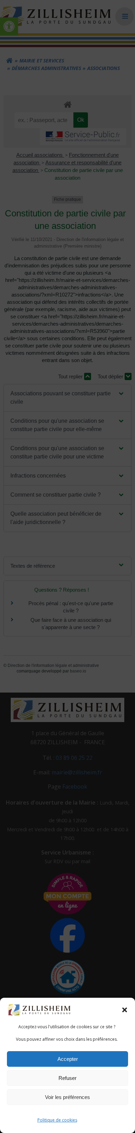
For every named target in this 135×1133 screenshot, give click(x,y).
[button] (124, 1009)
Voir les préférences (67, 1097)
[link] (39, 1009)
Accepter (67, 1059)
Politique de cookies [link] (57, 1120)
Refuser (67, 1078)
